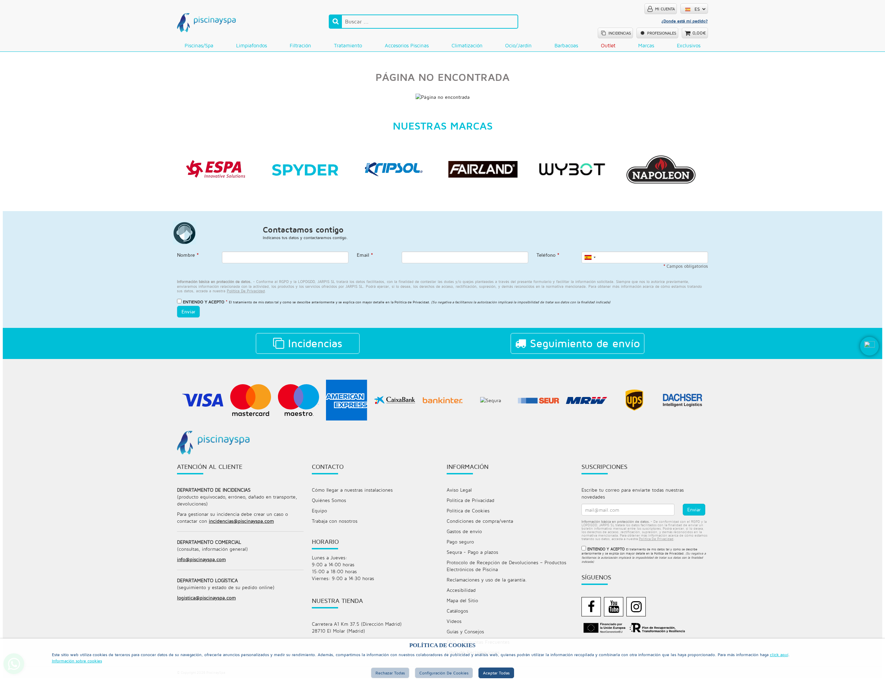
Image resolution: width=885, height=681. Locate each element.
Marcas (646, 45)
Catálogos (457, 611)
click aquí (779, 654)
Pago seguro (460, 542)
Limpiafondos (251, 45)
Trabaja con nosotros (334, 521)
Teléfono (548, 255)
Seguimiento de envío (583, 343)
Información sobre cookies (77, 660)
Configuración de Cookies (443, 672)
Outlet (608, 45)
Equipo (319, 510)
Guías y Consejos (465, 631)
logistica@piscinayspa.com (206, 597)
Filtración (300, 45)
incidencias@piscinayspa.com (241, 521)
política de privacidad (246, 291)
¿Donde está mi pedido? (684, 20)
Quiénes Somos (329, 500)
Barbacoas (566, 45)
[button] (869, 357)
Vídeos (454, 621)
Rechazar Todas (390, 672)
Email (365, 255)
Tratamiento (348, 45)
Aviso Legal (459, 490)
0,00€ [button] (699, 33)
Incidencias (313, 343)
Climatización (467, 45)
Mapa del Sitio (462, 600)
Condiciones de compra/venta (480, 521)
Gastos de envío (464, 531)
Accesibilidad (461, 590)
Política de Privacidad (411, 302)
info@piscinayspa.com (201, 559)
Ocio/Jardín (518, 45)
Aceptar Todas (496, 672)
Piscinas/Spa (199, 45)
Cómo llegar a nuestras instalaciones (352, 490)
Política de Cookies (468, 510)
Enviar (188, 311)
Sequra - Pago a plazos (472, 552)
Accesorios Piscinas (407, 45)
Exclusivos (688, 45)
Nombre (188, 255)
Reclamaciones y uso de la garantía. (487, 580)
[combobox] (590, 257)
